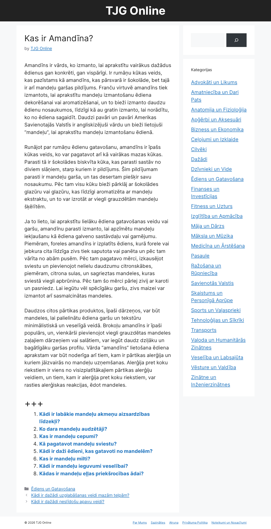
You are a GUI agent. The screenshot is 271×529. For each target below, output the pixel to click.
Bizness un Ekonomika (217, 129)
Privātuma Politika (195, 522)
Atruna (173, 522)
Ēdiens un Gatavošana (53, 488)
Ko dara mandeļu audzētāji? (73, 429)
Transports (203, 330)
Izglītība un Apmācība (217, 216)
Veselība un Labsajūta (217, 357)
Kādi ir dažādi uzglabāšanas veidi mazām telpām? (80, 495)
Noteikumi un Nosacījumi (229, 522)
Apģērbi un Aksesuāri (216, 119)
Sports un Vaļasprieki (216, 310)
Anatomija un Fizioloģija (219, 110)
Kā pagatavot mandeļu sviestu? (78, 444)
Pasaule (200, 256)
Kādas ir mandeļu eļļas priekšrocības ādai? (91, 473)
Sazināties (158, 522)
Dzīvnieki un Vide (211, 169)
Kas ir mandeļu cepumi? (68, 436)
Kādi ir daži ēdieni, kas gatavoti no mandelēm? (96, 451)
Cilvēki (199, 149)
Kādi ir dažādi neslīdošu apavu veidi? (67, 501)
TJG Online (135, 10)
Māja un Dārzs (207, 226)
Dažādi (199, 159)
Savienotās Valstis (212, 283)
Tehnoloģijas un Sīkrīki (217, 320)
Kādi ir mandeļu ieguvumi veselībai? (83, 466)
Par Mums (140, 522)
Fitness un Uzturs (212, 206)
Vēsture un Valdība (213, 367)
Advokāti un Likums (214, 82)
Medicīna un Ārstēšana (218, 246)
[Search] (236, 40)
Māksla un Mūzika (212, 236)
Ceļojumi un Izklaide (214, 139)
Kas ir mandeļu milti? (64, 459)
